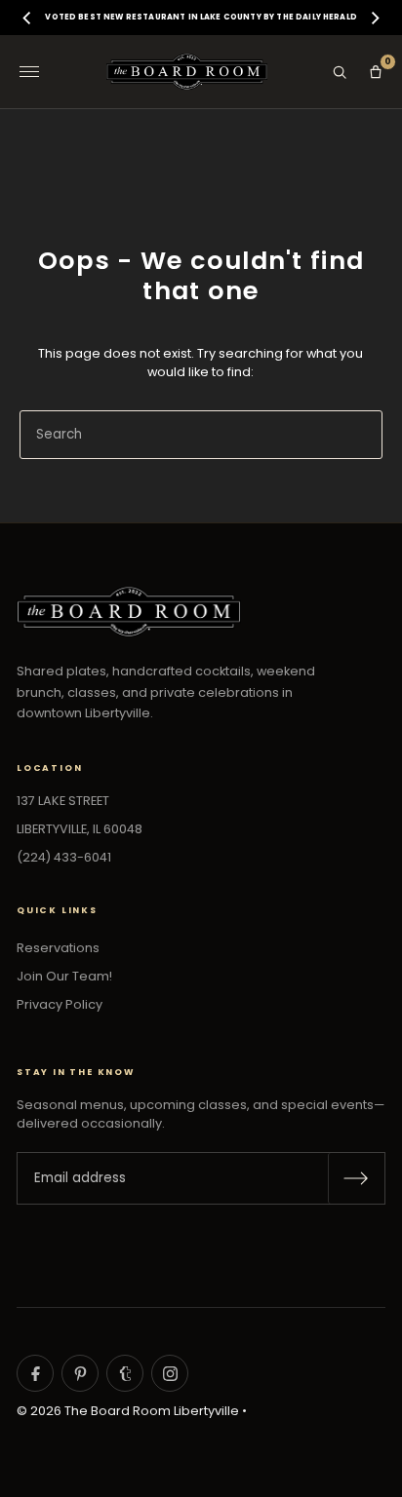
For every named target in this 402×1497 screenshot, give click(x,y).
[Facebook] (35, 1373)
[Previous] (28, 17)
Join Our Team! (64, 976)
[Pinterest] (80, 1373)
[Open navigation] (29, 72)
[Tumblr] (124, 1373)
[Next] (373, 17)
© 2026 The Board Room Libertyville (128, 1410)
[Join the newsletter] (356, 1178)
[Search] (339, 72)
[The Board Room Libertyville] (186, 71)
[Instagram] (169, 1373)
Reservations (58, 948)
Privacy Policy (59, 1004)
